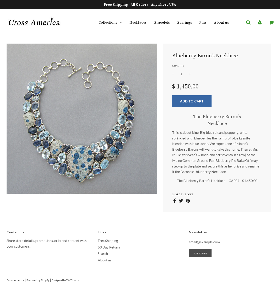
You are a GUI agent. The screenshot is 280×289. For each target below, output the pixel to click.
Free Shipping (108, 240)
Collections (108, 22)
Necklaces (138, 22)
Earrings (184, 22)
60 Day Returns (109, 247)
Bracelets (162, 22)
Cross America (15, 280)
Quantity (178, 65)
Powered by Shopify (37, 280)
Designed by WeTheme (65, 280)
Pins (202, 22)
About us (221, 22)
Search (103, 253)
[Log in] (260, 22)
